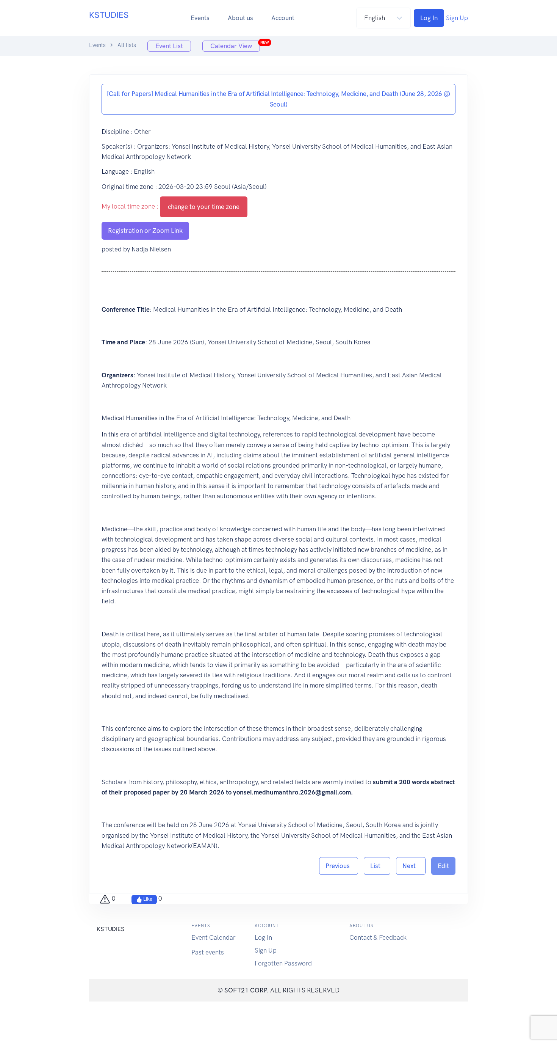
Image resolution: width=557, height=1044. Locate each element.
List (377, 866)
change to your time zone (203, 206)
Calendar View (235, 45)
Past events (207, 952)
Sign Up (457, 18)
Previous (338, 866)
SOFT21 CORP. (246, 990)
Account (282, 18)
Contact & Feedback (378, 937)
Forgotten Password (283, 963)
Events (200, 18)
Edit (443, 866)
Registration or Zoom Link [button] (145, 230)
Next (410, 866)
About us (240, 18)
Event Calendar (213, 937)
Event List (169, 46)
